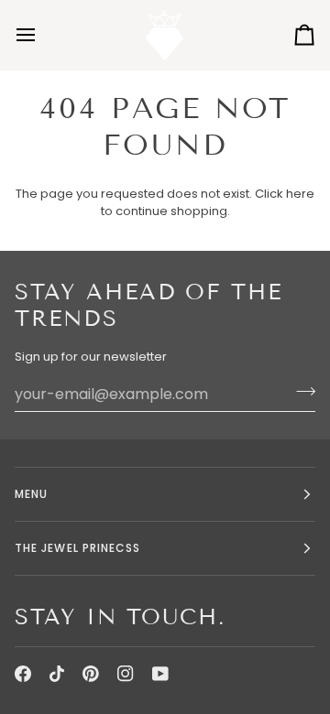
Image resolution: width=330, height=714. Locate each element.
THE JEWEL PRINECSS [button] (77, 548)
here (300, 193)
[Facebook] (23, 673)
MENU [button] (31, 494)
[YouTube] (160, 673)
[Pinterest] (90, 673)
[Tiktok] (57, 673)
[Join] (300, 391)
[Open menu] (42, 35)
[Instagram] (125, 673)
